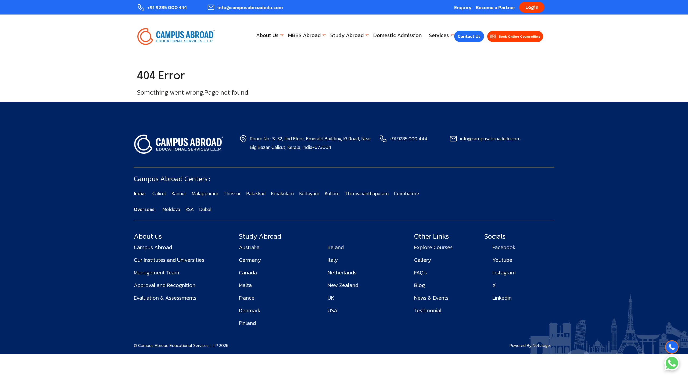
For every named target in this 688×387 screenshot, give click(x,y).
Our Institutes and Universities (169, 260)
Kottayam (309, 193)
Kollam (332, 193)
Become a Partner (495, 7)
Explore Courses (433, 247)
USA (333, 310)
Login (531, 7)
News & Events (431, 298)
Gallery (422, 260)
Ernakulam (282, 193)
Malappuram (205, 193)
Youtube (502, 260)
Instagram (504, 272)
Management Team (156, 272)
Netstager (542, 345)
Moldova (171, 209)
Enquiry (463, 7)
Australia (249, 247)
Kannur (178, 193)
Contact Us (469, 36)
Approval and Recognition (164, 285)
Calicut (159, 193)
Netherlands (342, 272)
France (247, 298)
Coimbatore (406, 193)
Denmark (249, 310)
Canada (248, 272)
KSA (189, 209)
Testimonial (428, 310)
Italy (333, 260)
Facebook (503, 247)
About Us (267, 35)
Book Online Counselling (519, 36)
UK (331, 298)
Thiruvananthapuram (367, 193)
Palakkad (256, 193)
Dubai (205, 209)
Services (439, 35)
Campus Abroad (153, 247)
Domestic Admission (397, 35)
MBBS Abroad (304, 35)
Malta (245, 285)
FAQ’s (420, 272)
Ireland (336, 247)
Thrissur (232, 193)
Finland (247, 323)
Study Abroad (347, 35)
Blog (419, 285)
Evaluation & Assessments (165, 298)
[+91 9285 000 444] (672, 347)
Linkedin (502, 298)
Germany (250, 260)
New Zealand (343, 285)
